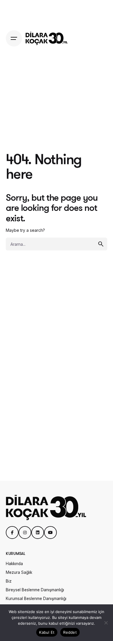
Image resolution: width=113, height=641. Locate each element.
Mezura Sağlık (19, 572)
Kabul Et (46, 632)
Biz (9, 581)
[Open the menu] (14, 38)
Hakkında (14, 563)
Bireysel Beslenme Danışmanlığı (35, 589)
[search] (100, 244)
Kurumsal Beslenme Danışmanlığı (36, 598)
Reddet (70, 632)
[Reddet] (106, 623)
